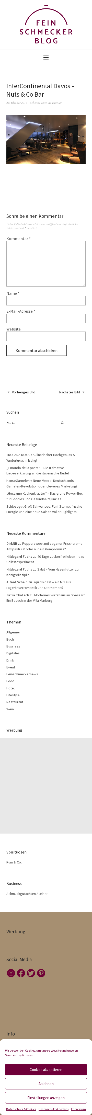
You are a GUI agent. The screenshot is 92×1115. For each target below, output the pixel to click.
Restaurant (14, 702)
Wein (10, 709)
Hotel (10, 688)
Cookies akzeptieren (46, 1069)
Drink (10, 660)
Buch (10, 639)
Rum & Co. (14, 862)
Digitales (13, 653)
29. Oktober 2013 (16, 103)
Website (13, 329)
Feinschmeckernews (22, 674)
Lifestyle (13, 695)
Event (10, 667)
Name (12, 293)
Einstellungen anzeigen (46, 1097)
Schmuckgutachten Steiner (27, 893)
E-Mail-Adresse (20, 311)
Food (10, 681)
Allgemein (13, 632)
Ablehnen (46, 1083)
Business (13, 646)
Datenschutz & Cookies (21, 1109)
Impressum (78, 1109)
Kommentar (18, 238)
